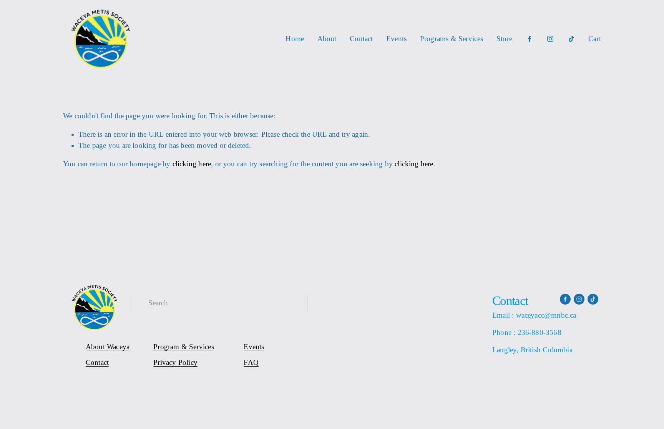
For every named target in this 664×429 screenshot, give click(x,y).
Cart (594, 39)
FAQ (251, 362)
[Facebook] (529, 39)
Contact (361, 39)
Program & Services (183, 347)
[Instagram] (550, 39)
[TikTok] (571, 39)
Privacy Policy (175, 362)
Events (396, 39)
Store (504, 39)
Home (295, 39)
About (327, 39)
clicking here (192, 164)
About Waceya (107, 347)
